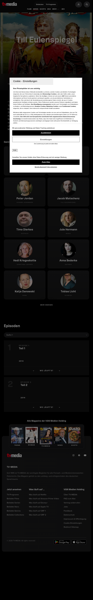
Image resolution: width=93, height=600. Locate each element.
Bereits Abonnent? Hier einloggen (46, 167)
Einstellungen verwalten (46, 139)
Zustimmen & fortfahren (46, 133)
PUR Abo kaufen (46, 162)
